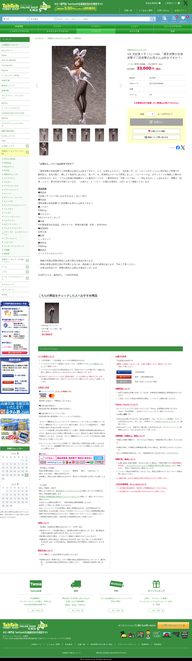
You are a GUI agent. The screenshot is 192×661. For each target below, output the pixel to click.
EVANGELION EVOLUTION (13, 113)
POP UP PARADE (9, 60)
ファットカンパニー (12, 216)
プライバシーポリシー (127, 644)
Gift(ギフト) (9, 166)
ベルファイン (9, 220)
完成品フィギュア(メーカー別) (59, 38)
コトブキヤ (8, 209)
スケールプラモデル (173, 26)
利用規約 (157, 644)
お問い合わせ (163, 10)
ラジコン (57, 26)
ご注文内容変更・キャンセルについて (130, 484)
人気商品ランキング (10, 45)
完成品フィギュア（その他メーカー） (12, 260)
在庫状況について (122, 388)
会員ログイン (180, 10)
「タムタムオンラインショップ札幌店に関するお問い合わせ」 (148, 465)
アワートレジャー (11, 190)
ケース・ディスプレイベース (12, 278)
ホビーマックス (10, 224)
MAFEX (5, 118)
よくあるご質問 (146, 10)
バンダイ (7, 213)
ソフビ (4, 272)
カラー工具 (134, 31)
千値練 (6, 250)
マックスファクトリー (13, 228)
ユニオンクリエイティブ (14, 246)
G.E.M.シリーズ (8, 136)
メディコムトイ (10, 238)
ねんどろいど (7, 50)
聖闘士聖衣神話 (8, 131)
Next (120, 86)
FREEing (77, 38)
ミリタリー (96, 26)
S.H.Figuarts (7, 65)
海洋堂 (6, 253)
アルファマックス (11, 186)
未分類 (4, 294)
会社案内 (68, 644)
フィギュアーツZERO (10, 75)
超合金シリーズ (8, 85)
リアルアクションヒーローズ (12, 124)
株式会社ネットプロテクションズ (68, 491)
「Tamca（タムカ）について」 (165, 421)
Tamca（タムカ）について (126, 404)
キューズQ (8, 201)
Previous (36, 86)
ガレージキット (8, 289)
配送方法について (45, 550)
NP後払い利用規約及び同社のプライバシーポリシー (59, 497)
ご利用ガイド (171, 3)
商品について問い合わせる (158, 137)
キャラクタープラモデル (57, 31)
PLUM (6, 170)
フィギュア (96, 31)
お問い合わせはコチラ (172, 625)
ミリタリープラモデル (19, 31)
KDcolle (5, 70)
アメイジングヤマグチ (11, 108)
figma (4, 55)
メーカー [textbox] (34, 19)
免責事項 (145, 644)
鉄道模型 (19, 26)
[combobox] (42, 19)
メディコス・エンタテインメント (16, 233)
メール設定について (46, 356)
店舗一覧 (128, 10)
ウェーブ (7, 193)
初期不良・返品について (125, 459)
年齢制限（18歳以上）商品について (130, 436)
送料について (43, 523)
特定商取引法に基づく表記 (101, 644)
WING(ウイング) (11, 174)
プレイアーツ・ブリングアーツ (12, 96)
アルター (7, 182)
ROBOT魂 (6, 80)
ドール (4, 267)
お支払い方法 (43, 387)
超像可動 (5, 90)
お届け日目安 (120, 356)
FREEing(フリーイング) (137, 50)
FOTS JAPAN (9, 159)
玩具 (173, 31)
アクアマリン (9, 178)
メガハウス (8, 242)
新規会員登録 (152, 3)
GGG (4, 141)
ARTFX (4, 103)
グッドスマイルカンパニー (15, 205)
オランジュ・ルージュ (13, 197)
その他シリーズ (8, 146)
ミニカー (134, 26)
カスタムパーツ (8, 284)
